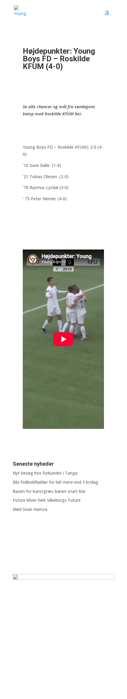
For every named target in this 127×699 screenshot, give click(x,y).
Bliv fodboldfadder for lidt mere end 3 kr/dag (55, 482)
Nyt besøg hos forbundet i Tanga (45, 473)
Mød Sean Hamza (30, 509)
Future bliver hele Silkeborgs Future (47, 500)
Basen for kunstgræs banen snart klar (49, 491)
